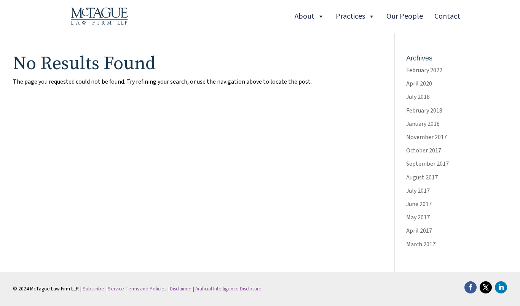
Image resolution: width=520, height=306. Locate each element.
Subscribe (93, 288)
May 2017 (418, 217)
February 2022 (424, 70)
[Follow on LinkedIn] (501, 287)
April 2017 (419, 231)
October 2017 (423, 150)
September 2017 (427, 164)
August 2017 (422, 177)
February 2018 (424, 110)
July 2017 (418, 191)
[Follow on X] (486, 287)
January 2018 (423, 124)
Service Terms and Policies (137, 288)
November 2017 (426, 137)
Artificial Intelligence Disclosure (228, 288)
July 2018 (418, 97)
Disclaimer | (182, 288)
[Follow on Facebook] (470, 287)
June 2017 (419, 204)
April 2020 (419, 83)
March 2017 (420, 244)
